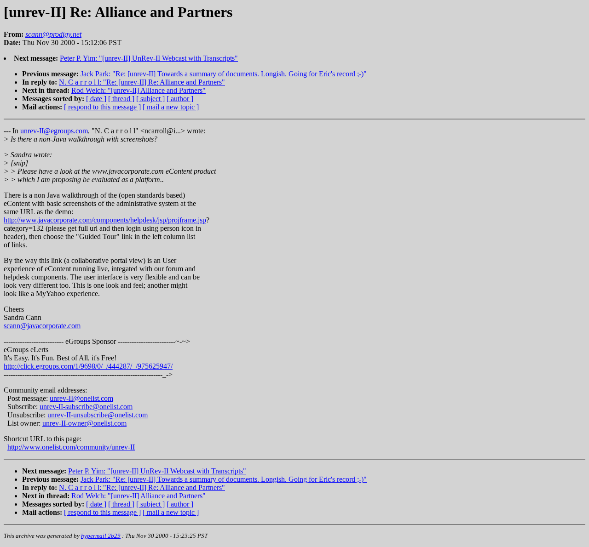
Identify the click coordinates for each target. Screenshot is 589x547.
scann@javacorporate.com (42, 326)
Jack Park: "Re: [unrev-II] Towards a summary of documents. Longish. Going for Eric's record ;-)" (224, 74)
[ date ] (96, 99)
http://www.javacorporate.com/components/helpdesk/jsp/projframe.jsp (105, 220)
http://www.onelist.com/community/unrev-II (71, 447)
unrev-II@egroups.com (54, 131)
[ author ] (180, 99)
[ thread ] (121, 99)
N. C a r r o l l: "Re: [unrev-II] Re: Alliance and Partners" (142, 82)
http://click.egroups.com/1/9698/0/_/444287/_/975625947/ (88, 366)
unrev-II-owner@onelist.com (84, 423)
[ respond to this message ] (102, 107)
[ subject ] (150, 99)
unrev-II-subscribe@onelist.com (86, 406)
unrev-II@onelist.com (81, 398)
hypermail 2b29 (101, 535)
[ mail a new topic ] (171, 107)
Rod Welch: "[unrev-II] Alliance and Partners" (138, 90)
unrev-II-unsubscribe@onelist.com (97, 415)
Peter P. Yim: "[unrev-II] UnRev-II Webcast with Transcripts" (149, 58)
